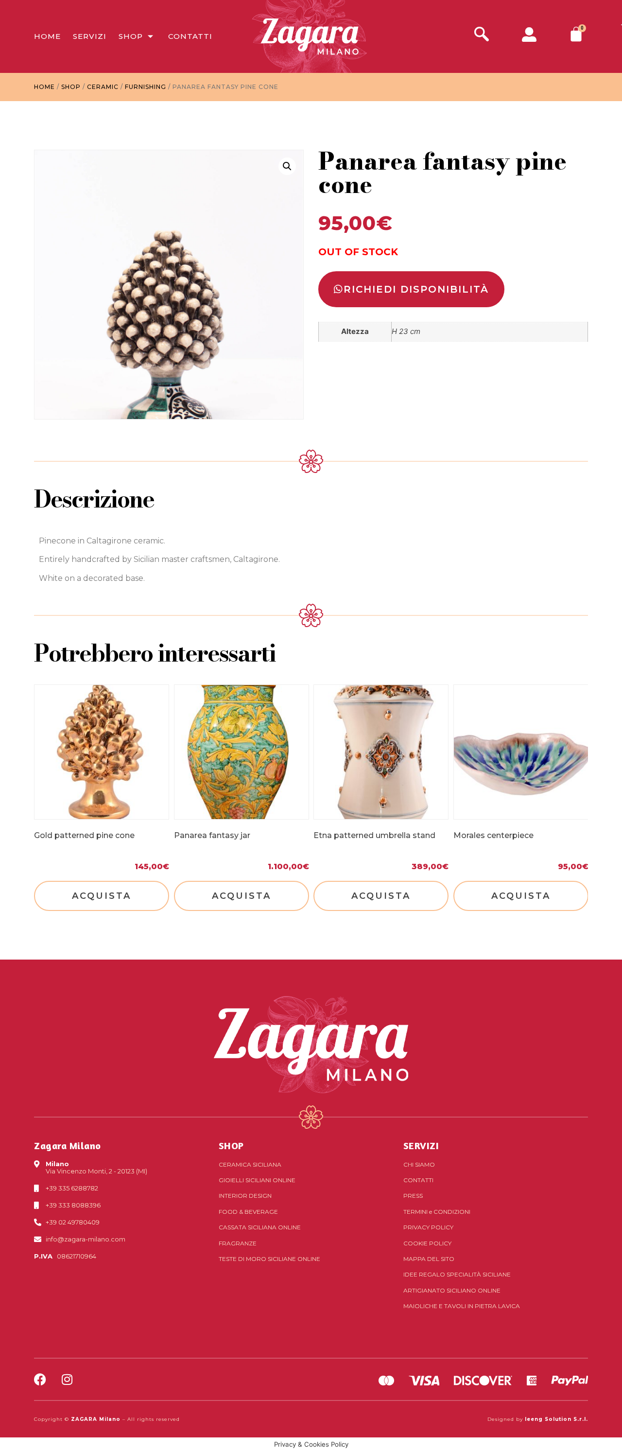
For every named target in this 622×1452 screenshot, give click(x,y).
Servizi (89, 36)
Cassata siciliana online (260, 1227)
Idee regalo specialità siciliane (457, 1274)
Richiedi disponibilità (416, 289)
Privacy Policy (428, 1227)
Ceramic (103, 86)
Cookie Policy (427, 1243)
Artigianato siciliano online (452, 1290)
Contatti (190, 36)
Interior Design (245, 1195)
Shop (131, 36)
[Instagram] (67, 1379)
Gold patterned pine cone (84, 835)
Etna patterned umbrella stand (374, 835)
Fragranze (238, 1243)
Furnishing (145, 86)
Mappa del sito (428, 1258)
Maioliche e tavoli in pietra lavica (461, 1306)
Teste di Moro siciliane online (269, 1258)
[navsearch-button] (481, 35)
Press (413, 1195)
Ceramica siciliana (250, 1164)
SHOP (231, 1145)
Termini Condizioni (436, 1211)
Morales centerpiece (493, 835)
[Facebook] (40, 1379)
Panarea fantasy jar (212, 835)
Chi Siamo (419, 1164)
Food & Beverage (248, 1211)
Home (47, 36)
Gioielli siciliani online (257, 1180)
